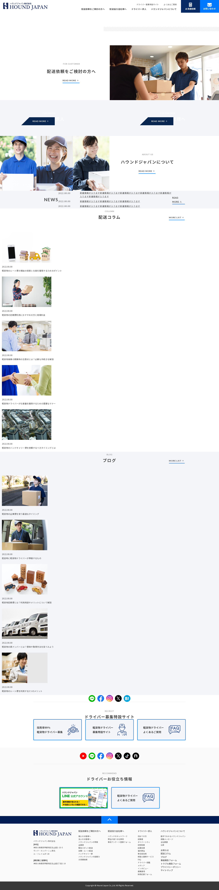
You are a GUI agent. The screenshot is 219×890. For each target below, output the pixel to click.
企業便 (81, 845)
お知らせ (165, 850)
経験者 (140, 839)
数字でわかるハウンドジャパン (173, 836)
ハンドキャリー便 (85, 853)
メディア (141, 865)
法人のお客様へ (84, 839)
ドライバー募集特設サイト (147, 4)
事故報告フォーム (169, 860)
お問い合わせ (209, 8)
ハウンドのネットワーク (117, 836)
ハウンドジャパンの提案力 (89, 856)
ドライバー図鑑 (144, 862)
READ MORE (49, 123)
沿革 (162, 845)
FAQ (139, 859)
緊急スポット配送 (85, 848)
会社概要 (164, 842)
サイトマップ (167, 870)
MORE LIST (175, 217)
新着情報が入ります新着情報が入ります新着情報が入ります (110, 201)
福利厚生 (141, 851)
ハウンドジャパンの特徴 (88, 842)
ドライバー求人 (138, 9)
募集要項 (141, 871)
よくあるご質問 (170, 4)
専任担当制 (142, 853)
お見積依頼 (190, 8)
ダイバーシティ (144, 842)
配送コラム (166, 853)
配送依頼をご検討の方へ (93, 9)
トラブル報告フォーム (171, 863)
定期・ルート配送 (85, 851)
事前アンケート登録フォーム (119, 842)
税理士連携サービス (146, 856)
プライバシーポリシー (171, 866)
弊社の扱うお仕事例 (116, 839)
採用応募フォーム (145, 874)
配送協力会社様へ (118, 9)
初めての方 (142, 836)
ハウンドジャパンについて (164, 9)
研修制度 (141, 845)
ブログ (164, 856)
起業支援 (141, 848)
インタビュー (143, 868)
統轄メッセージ (167, 839)
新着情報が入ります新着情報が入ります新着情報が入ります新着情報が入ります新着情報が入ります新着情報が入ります (125, 194)
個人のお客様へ (84, 836)
